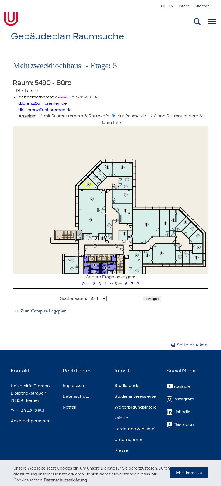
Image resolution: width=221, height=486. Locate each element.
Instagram (183, 399)
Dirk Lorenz (27, 90)
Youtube (181, 386)
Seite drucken (192, 345)
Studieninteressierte (135, 396)
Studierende (127, 385)
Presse (121, 450)
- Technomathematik (35, 97)
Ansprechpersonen (31, 421)
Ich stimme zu (189, 472)
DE (163, 6)
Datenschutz (76, 396)
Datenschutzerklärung (65, 480)
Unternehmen (129, 439)
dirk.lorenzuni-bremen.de (45, 110)
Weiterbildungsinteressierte (136, 413)
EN (171, 6)
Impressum (74, 385)
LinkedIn (182, 411)
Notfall (69, 407)
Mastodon (183, 424)
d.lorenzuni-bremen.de (42, 103)
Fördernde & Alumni (135, 428)
